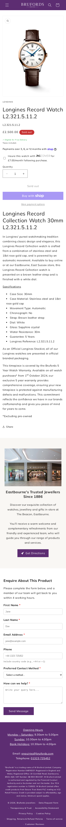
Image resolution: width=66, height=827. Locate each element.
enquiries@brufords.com (37, 753)
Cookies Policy (43, 813)
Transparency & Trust (21, 808)
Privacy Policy (26, 813)
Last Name (12, 620)
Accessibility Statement (47, 808)
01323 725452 (40, 758)
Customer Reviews (34, 824)
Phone (8, 649)
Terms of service (54, 819)
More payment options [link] (33, 204)
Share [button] (9, 426)
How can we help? (17, 683)
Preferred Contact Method (22, 668)
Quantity (8, 166)
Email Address (14, 634)
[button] (7, 5)
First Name (12, 605)
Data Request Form (48, 803)
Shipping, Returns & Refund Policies (25, 819)
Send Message (19, 711)
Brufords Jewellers (26, 802)
